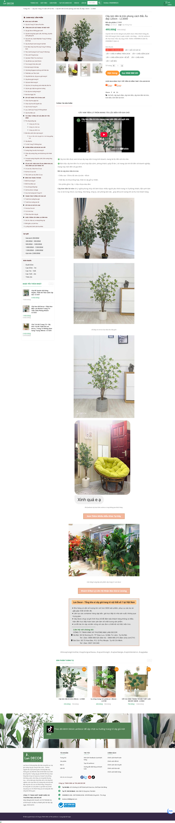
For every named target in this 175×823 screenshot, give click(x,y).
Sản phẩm (53, 3)
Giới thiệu (44, 3)
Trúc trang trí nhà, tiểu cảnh (33, 64)
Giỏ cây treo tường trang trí (33, 91)
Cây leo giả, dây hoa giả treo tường (35, 88)
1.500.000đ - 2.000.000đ (34, 250)
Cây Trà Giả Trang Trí (31, 107)
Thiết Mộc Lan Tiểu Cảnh (32, 73)
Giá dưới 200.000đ (32, 238)
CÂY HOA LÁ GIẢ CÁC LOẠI (32, 205)
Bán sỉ (62, 765)
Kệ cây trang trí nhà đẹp (32, 67)
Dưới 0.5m (29, 265)
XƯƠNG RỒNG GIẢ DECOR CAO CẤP (35, 147)
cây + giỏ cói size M (132, 50)
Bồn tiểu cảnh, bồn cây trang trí (34, 133)
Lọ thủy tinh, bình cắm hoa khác (34, 226)
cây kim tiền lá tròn (141, 95)
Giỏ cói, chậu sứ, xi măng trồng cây (35, 220)
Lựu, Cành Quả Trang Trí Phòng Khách (36, 110)
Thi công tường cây (30, 121)
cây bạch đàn (119, 95)
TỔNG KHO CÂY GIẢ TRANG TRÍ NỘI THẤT (37, 27)
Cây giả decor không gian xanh (34, 30)
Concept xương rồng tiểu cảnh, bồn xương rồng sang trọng (38, 159)
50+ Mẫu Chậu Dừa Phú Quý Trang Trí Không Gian (38, 48)
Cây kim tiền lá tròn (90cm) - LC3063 (72, 699)
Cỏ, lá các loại (29, 211)
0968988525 (113, 3)
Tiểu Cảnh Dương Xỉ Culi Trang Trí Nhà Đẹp (37, 52)
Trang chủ (34, 3)
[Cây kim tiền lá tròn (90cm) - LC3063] (71, 681)
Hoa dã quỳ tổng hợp (31, 187)
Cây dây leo (28, 141)
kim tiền (109, 98)
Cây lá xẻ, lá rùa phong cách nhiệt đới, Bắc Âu (38, 85)
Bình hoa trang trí (30, 181)
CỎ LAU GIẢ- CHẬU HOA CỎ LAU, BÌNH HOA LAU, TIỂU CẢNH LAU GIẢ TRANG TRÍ (39, 164)
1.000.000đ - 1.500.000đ (34, 247)
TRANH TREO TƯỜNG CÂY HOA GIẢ (35, 196)
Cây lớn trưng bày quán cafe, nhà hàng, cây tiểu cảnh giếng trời (38, 35)
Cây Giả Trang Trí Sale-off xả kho (34, 24)
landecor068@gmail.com (69, 799)
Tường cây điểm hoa (34, 130)
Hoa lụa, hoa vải (30, 208)
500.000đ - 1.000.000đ (33, 244)
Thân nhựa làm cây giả (31, 214)
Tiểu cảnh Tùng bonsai (31, 55)
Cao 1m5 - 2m (30, 274)
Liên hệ (83, 3)
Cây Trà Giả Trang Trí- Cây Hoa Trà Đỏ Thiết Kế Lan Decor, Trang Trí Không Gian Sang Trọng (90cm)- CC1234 (41, 327)
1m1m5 (110, 95)
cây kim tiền (129, 95)
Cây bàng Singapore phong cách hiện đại (37, 70)
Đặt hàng (112, 73)
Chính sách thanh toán (114, 758)
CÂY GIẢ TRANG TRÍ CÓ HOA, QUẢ (35, 97)
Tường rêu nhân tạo (34, 127)
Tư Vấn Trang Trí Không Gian (33, 144)
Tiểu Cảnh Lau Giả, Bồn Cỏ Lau (34, 175)
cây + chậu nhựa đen (114, 50)
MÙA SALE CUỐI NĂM (31, 21)
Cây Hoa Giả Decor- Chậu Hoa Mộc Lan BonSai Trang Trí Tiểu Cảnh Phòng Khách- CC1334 (41, 309)
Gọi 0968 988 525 (130, 73)
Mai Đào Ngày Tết (30, 94)
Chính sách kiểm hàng (114, 772)
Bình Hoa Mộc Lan (30, 184)
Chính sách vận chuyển (115, 765)
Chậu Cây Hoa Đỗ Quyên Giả (33, 104)
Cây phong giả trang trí (31, 79)
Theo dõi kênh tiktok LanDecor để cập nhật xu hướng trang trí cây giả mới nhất (86, 732)
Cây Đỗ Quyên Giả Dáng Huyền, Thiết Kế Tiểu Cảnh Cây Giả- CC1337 (42, 293)
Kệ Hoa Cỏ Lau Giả (30, 172)
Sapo (69, 817)
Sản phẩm (63, 761)
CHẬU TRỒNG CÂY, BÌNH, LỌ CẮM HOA (36, 217)
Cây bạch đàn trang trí (31, 82)
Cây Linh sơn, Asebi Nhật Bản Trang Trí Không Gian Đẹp (38, 40)
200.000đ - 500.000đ (33, 241)
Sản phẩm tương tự (65, 660)
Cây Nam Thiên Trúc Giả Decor (34, 58)
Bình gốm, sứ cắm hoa (31, 223)
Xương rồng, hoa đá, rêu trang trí (34, 150)
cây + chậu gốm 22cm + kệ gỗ (117, 57)
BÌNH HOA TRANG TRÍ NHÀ (33, 178)
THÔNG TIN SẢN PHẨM (64, 103)
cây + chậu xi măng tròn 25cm (118, 54)
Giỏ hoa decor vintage (31, 190)
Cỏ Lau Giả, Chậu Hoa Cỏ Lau (33, 168)
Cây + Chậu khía (137, 57)
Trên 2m (28, 277)
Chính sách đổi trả (113, 761)
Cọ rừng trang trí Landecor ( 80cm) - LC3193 (104, 700)
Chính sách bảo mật (114, 768)
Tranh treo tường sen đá (32, 202)
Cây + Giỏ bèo (111, 61)
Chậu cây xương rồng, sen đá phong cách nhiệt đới (38, 154)
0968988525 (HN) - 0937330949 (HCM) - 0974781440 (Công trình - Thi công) (84, 795)
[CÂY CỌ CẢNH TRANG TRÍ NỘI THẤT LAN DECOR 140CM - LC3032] (136, 681)
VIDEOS (76, 3)
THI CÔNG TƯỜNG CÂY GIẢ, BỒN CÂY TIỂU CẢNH (37, 117)
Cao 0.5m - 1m (30, 268)
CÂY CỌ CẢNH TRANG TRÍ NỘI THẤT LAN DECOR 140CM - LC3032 (136, 700)
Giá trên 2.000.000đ (32, 253)
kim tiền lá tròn (118, 98)
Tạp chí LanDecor (65, 3)
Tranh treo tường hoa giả (32, 199)
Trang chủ (63, 758)
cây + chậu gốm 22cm (140, 54)
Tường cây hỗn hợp (34, 124)
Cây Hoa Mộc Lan (30, 113)
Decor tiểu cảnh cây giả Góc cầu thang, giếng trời (41, 137)
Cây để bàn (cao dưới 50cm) (33, 61)
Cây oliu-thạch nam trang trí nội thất (35, 44)
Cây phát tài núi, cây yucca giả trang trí (36, 76)
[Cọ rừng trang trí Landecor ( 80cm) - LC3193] (104, 681)
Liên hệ (62, 768)
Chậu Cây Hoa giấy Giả (31, 100)
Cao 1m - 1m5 (30, 271)
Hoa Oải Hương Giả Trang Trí (33, 193)
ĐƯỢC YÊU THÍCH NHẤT (32, 284)
